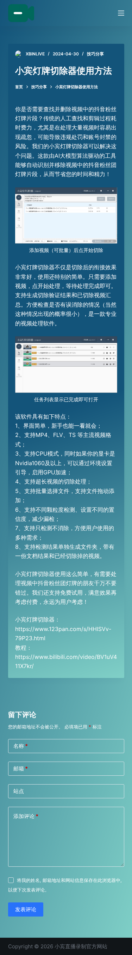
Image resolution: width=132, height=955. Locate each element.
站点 (18, 791)
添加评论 (25, 816)
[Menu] (121, 13)
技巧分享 (95, 53)
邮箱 (20, 768)
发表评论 (25, 909)
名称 (20, 746)
